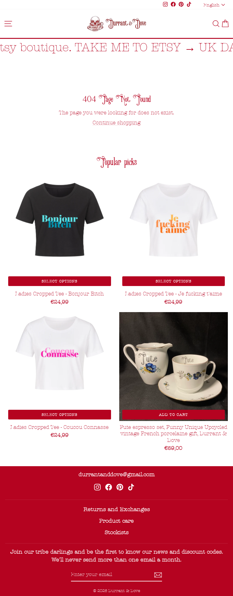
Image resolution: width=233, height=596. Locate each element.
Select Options (59, 281)
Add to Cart (173, 414)
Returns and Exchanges (116, 509)
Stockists (117, 532)
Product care (116, 521)
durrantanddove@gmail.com (117, 474)
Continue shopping (116, 123)
